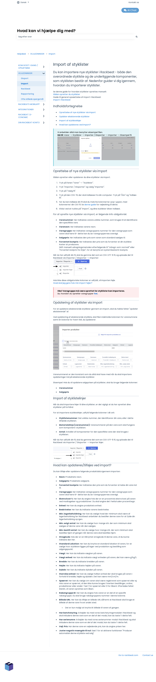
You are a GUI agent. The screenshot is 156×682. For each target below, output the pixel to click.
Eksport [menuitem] (24, 78)
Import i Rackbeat (62, 99)
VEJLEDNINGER (37, 53)
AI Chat (131, 10)
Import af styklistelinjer (70, 120)
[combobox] (75, 36)
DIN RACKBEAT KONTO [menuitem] (29, 122)
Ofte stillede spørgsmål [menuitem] (32, 99)
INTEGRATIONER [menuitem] (26, 109)
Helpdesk (21, 53)
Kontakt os (134, 2)
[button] (44, 65)
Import (52, 53)
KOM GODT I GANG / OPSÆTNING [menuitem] (28, 66)
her (96, 293)
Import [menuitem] (24, 83)
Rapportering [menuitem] (27, 93)
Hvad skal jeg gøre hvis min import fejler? (72, 283)
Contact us (147, 655)
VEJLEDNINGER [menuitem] (25, 73)
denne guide (90, 204)
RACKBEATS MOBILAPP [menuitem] (29, 104)
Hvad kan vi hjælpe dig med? (46, 30)
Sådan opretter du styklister (66, 94)
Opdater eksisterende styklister (74, 116)
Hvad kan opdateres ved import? (75, 124)
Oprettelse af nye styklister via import (77, 112)
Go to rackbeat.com (128, 655)
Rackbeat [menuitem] (25, 88)
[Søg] (136, 36)
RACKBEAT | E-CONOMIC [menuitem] (25, 116)
